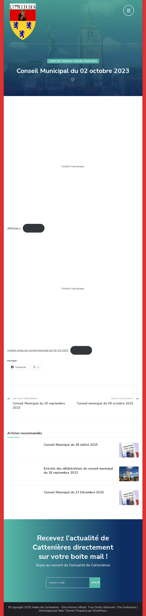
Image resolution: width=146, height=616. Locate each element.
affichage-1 (14, 228)
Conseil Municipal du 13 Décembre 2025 (74, 492)
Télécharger (34, 228)
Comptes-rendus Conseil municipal (73, 61)
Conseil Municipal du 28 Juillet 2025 (71, 445)
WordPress (99, 610)
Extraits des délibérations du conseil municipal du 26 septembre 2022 (78, 470)
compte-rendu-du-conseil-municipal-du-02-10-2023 (37, 350)
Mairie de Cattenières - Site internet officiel (59, 607)
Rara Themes (66, 610)
